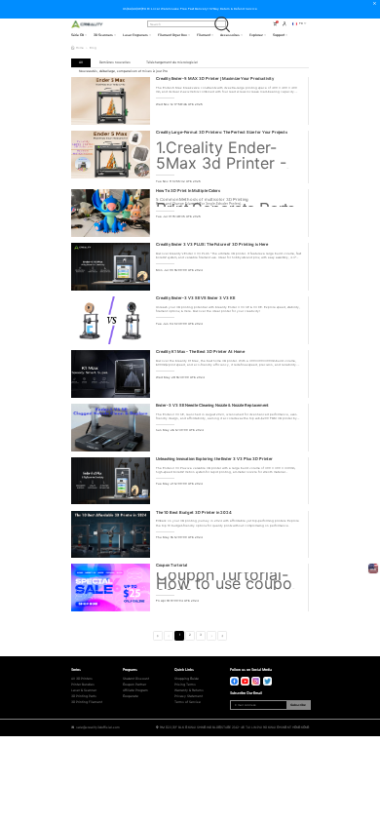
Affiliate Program (135, 690)
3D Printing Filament (86, 702)
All (81, 62)
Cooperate (130, 696)
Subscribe (298, 705)
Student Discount (136, 679)
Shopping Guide (186, 679)
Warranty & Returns (189, 690)
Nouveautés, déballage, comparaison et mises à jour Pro (123, 71)
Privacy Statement (188, 696)
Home (80, 48)
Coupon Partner (134, 684)
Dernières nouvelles (115, 62)
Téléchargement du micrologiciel (172, 62)
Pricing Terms (185, 684)
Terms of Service (187, 702)
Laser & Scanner (83, 690)
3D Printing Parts (83, 696)
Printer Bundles (83, 684)
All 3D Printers (82, 679)
